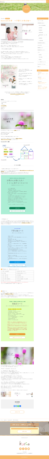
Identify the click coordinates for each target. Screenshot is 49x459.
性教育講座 (40, 30)
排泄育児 (40, 54)
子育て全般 (40, 57)
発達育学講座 (41, 32)
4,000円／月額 (17, 208)
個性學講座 (40, 38)
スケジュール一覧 (40, 20)
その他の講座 (41, 40)
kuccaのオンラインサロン (42, 64)
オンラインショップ (24, 437)
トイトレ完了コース (4, 106)
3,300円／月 (17, 334)
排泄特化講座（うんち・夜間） (42, 35)
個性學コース (3, 108)
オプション (2, 109)
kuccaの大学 (7, 18)
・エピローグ (3, 104)
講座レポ (39, 66)
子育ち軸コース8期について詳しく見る (17, 265)
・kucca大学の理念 (3, 102)
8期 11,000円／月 (17, 262)
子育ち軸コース (3, 107)
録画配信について (40, 47)
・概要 (2, 103)
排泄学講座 (40, 27)
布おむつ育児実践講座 (42, 25)
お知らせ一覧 (17, 411)
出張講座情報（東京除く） (42, 42)
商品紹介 (40, 59)
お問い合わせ (24, 431)
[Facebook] (14, 406)
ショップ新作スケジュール (42, 61)
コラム (39, 52)
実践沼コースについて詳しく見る (17, 337)
